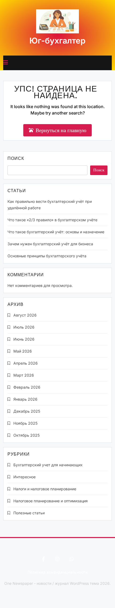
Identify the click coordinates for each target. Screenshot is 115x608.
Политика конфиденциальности (57, 572)
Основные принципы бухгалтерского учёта (46, 256)
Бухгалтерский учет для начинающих (48, 465)
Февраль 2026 (26, 387)
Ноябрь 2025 (25, 423)
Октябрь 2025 (26, 435)
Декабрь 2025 (26, 411)
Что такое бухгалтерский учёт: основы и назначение (55, 232)
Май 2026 (22, 351)
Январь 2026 (25, 399)
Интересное (24, 477)
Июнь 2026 (23, 339)
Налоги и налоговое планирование (44, 489)
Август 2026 (25, 315)
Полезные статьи (29, 513)
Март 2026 (23, 375)
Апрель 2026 (25, 363)
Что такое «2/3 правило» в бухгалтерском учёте (52, 220)
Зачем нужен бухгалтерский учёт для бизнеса (50, 244)
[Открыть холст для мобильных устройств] (5, 62)
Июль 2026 (23, 327)
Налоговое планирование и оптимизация (50, 501)
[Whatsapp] (72, 559)
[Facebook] (43, 559)
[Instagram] (57, 559)
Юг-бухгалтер (57, 40)
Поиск (15, 159)
